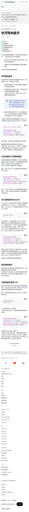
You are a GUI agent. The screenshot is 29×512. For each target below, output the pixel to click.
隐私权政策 (4, 403)
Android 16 (4, 431)
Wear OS (3, 414)
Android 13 (3, 439)
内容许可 (16, 352)
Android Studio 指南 (6, 450)
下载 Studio (4, 458)
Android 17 (4, 428)
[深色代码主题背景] (25, 125)
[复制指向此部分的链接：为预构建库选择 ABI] (19, 282)
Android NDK (4, 460)
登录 (26, 2)
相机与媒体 (4, 400)
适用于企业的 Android (6, 373)
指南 (14, 26)
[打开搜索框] (19, 2)
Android (3, 371)
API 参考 (3, 455)
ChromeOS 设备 (5, 417)
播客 (2, 386)
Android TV (4, 422)
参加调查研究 (4, 474)
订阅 (19, 504)
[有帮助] (13, 29)
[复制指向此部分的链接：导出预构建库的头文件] (21, 200)
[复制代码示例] (27, 125)
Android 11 (3, 444)
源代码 (2, 379)
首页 (2, 26)
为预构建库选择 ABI (19, 106)
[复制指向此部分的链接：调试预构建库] (13, 265)
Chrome (3, 487)
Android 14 (4, 436)
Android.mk (13, 89)
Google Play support (6, 472)
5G (2, 405)
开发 (10, 26)
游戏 (2, 393)
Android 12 (4, 441)
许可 (9, 500)
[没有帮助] (15, 29)
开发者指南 (4, 453)
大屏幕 (2, 412)
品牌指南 (14, 500)
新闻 (2, 381)
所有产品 (3, 494)
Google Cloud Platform (7, 492)
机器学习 (3, 395)
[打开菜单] (2, 2)
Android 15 (4, 433)
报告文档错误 (4, 469)
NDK (2, 7)
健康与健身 (4, 398)
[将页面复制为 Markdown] (8, 37)
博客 (2, 384)
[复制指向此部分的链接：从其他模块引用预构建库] (23, 157)
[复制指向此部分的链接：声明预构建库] (13, 76)
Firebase (3, 489)
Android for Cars (5, 419)
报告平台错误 (4, 467)
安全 (2, 376)
